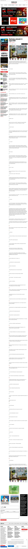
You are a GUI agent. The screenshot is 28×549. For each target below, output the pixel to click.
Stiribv (5, 507)
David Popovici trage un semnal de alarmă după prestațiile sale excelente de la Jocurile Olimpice (5, 503)
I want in (24, 529)
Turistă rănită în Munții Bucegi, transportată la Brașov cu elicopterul (4, 115)
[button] (26, 539)
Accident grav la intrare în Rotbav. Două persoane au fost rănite (15, 502)
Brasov (10, 42)
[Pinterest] (25, 44)
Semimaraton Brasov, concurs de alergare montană (5, 89)
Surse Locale (2, 109)
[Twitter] (23, 44)
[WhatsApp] (27, 44)
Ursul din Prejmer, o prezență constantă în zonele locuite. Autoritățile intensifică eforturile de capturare (3, 107)
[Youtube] (4, 545)
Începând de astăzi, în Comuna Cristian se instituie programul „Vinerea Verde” (5, 86)
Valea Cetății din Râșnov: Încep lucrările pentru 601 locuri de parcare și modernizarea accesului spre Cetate (4, 111)
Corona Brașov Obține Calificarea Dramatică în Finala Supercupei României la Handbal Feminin (4, 103)
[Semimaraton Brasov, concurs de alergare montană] (1, 90)
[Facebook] (22, 44)
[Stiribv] (2, 507)
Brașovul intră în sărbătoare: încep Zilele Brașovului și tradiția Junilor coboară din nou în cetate (5, 80)
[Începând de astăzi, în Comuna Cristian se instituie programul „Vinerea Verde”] (1, 86)
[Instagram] (2, 545)
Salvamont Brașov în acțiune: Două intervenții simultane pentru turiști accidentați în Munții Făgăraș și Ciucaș (3, 99)
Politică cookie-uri (16, 547)
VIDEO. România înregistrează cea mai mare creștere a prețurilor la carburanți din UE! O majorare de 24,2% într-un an (4, 95)
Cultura (13, 42)
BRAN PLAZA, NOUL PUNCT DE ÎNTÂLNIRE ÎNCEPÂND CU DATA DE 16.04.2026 (5, 83)
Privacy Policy (23, 531)
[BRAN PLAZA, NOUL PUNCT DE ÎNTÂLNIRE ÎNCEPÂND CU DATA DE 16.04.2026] (1, 83)
